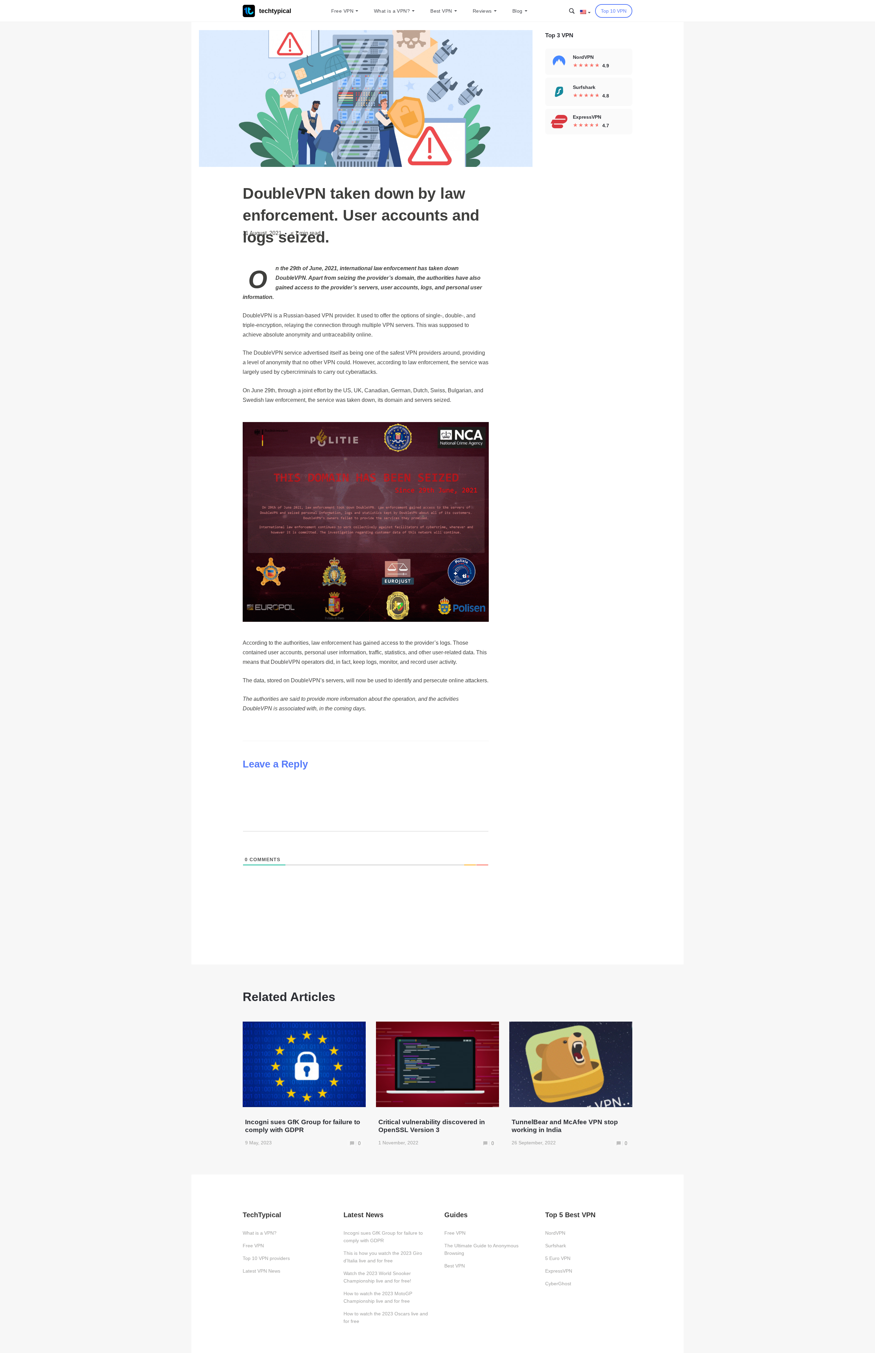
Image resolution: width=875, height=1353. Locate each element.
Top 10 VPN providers (266, 1258)
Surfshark (555, 1245)
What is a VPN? (392, 11)
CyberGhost (558, 1283)
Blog (517, 11)
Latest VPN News (261, 1271)
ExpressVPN (558, 1271)
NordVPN (555, 1233)
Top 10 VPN (614, 11)
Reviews (482, 11)
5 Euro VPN (557, 1258)
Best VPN (441, 11)
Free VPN (342, 11)
